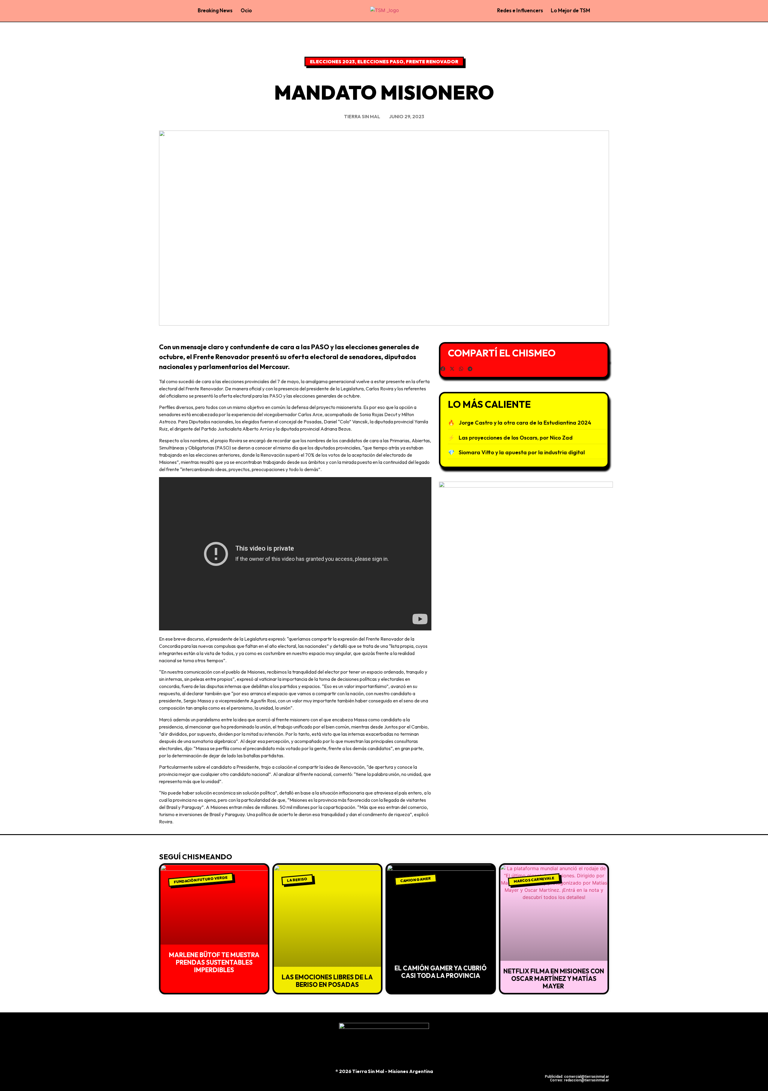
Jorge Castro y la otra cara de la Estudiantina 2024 (525, 422)
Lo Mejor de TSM (570, 10)
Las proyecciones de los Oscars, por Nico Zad (516, 437)
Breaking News (215, 10)
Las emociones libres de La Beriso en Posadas (327, 980)
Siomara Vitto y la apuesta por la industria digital (522, 452)
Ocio (246, 10)
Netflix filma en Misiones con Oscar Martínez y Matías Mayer (553, 978)
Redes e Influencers (520, 10)
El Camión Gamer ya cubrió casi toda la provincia (440, 971)
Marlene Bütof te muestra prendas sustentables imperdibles (214, 962)
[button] (442, 368)
